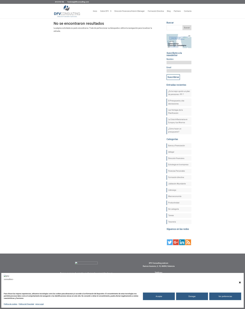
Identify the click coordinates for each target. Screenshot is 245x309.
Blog (169, 11)
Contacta (187, 11)
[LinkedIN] (182, 244)
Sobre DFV (104, 11)
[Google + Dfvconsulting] (176, 244)
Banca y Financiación (176, 146)
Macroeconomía (174, 196)
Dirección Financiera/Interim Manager (129, 11)
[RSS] (188, 244)
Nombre (170, 59)
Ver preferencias (225, 296)
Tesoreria (172, 222)
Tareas (171, 215)
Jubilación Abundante (177, 184)
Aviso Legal (39, 304)
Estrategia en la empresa (178, 165)
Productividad (173, 203)
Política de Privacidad (26, 304)
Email (169, 67)
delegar (171, 152)
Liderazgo (172, 190)
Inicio (95, 11)
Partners (177, 11)
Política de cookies (10, 304)
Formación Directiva (156, 11)
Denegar (192, 296)
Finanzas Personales (176, 171)
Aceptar (159, 296)
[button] (240, 282)
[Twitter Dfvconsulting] (170, 244)
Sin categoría (173, 209)
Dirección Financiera (176, 158)
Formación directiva (176, 177)
